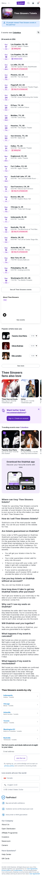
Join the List (20, 758)
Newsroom (6, 841)
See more (20, 366)
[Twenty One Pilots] (11, 442)
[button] (8, 3)
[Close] (39, 409)
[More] (38, 9)
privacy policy (9, 766)
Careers (5, 845)
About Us (5, 824)
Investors (5, 837)
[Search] (28, 3)
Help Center (6, 854)
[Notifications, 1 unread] (38, 3)
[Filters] (38, 32)
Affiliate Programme (9, 833)
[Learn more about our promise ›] (9, 797)
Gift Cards (5, 858)
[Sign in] (33, 3)
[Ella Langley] (30, 442)
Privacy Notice (6, 870)
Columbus (17, 33)
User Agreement (32, 869)
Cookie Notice (18, 870)
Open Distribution (8, 829)
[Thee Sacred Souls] (11, 391)
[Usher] (30, 391)
